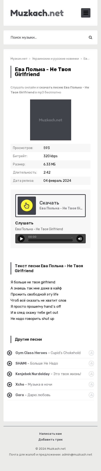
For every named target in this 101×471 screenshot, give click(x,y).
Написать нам (50, 433)
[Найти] (90, 37)
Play (21, 238)
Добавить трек (50, 439)
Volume (79, 238)
